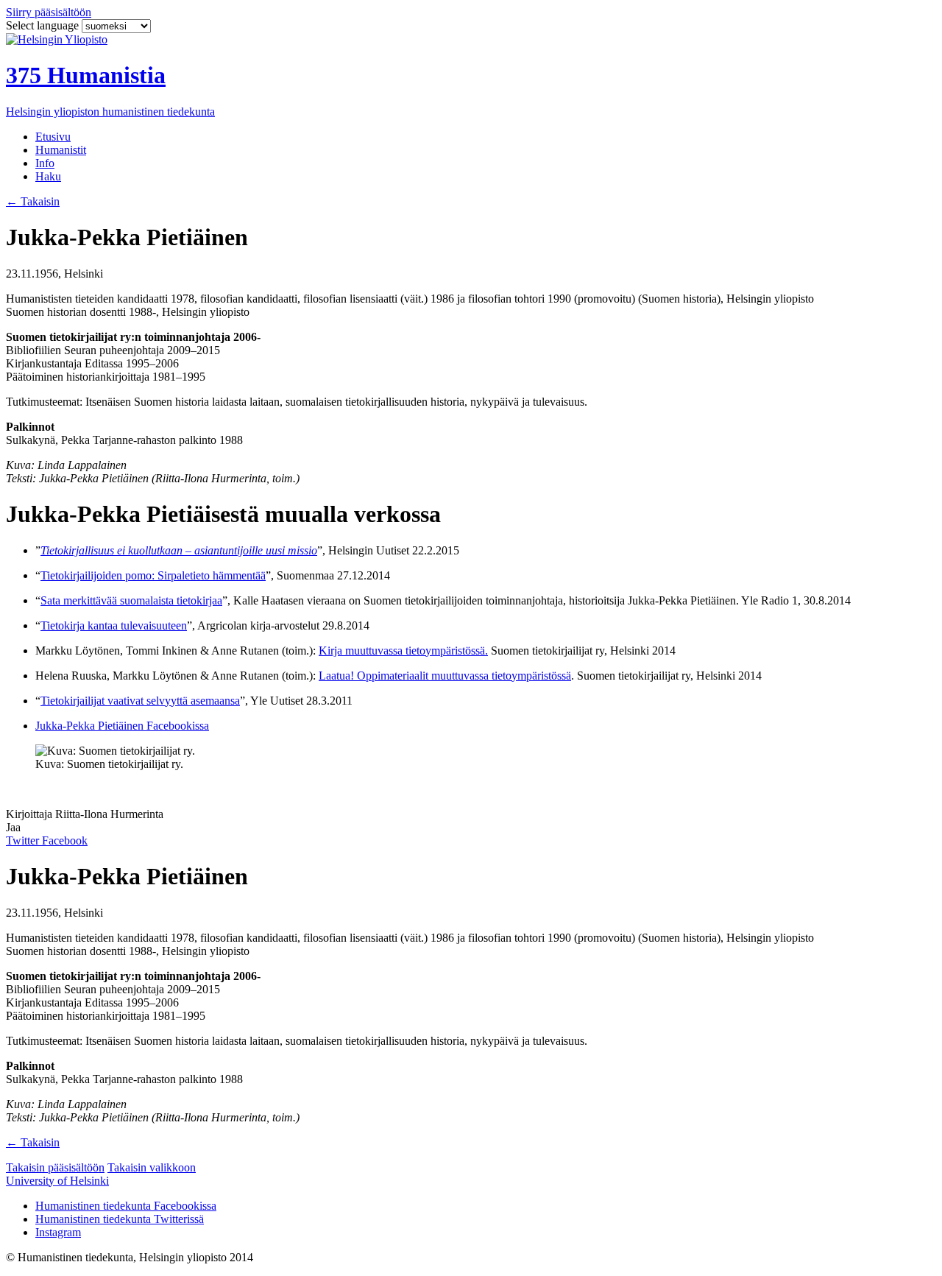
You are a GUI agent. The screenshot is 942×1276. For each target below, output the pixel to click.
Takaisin (33, 201)
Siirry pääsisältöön (48, 12)
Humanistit (60, 150)
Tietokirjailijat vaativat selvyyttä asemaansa (140, 700)
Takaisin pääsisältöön (55, 1167)
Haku (48, 176)
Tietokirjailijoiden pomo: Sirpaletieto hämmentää (153, 575)
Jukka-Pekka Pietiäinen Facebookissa (122, 725)
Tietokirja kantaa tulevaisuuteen (113, 625)
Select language (44, 25)
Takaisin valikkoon (151, 1167)
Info (44, 163)
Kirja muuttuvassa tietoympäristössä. (403, 650)
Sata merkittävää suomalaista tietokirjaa (131, 600)
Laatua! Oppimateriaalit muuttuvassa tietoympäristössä (445, 675)
